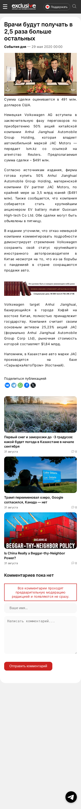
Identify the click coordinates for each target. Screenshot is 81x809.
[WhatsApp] (20, 385)
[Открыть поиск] (74, 6)
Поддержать (59, 7)
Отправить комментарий (28, 666)
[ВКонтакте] (7, 385)
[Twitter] (33, 385)
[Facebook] (26, 385)
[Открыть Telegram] (71, 797)
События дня (15, 47)
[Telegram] (13, 385)
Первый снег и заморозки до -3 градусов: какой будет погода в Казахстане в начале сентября (39, 441)
